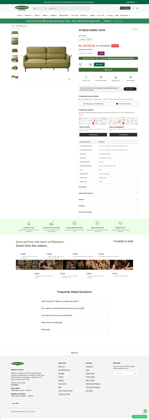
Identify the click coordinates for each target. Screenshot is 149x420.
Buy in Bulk (62, 384)
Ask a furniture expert (140, 416)
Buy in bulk (100, 15)
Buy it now (99, 64)
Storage (53, 15)
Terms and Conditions (93, 387)
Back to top (74, 352)
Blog (116, 15)
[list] (46, 56)
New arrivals (63, 15)
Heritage (61, 373)
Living (19, 15)
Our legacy (109, 15)
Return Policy (90, 380)
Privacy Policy (90, 377)
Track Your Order (64, 394)
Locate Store (93, 134)
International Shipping (93, 384)
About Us (61, 366)
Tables (45, 15)
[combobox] (61, 8)
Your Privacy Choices (65, 390)
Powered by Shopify (30, 411)
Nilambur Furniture (19, 411)
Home (12, 26)
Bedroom (28, 15)
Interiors (61, 380)
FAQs (87, 370)
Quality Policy (90, 373)
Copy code (118, 21)
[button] (137, 8)
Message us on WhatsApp (94, 104)
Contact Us (89, 366)
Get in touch (129, 89)
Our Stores (89, 390)
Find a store (124, 15)
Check (101, 53)
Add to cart (108, 70)
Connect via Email (125, 104)
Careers (61, 377)
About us (84, 15)
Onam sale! (75, 15)
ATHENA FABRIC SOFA (21, 26)
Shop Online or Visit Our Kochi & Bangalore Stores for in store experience (69, 2)
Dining (37, 15)
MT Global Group (64, 370)
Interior (92, 15)
